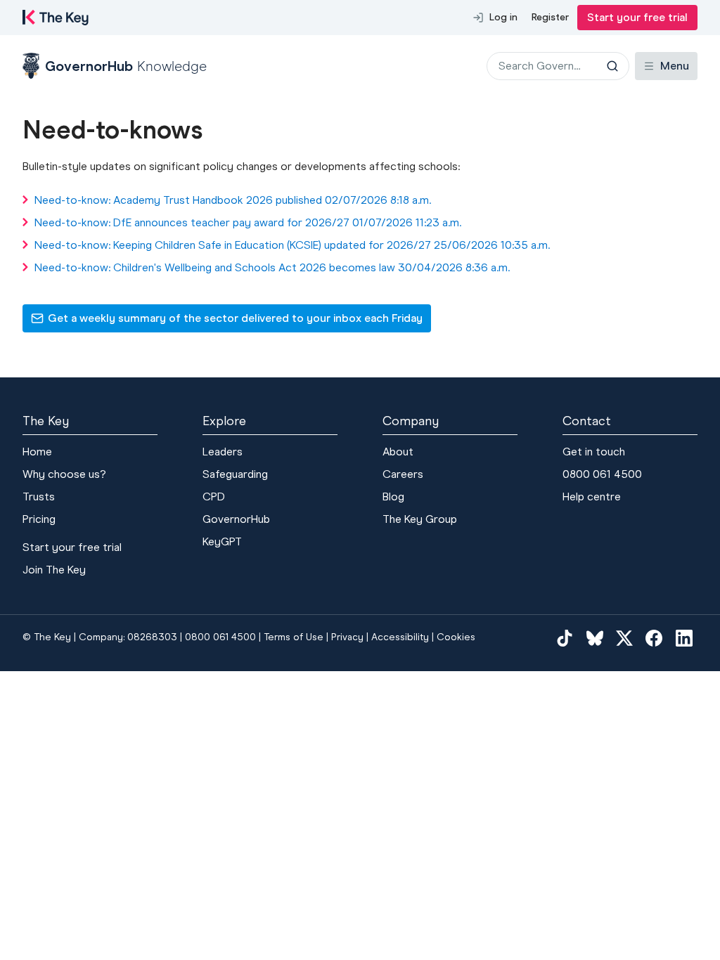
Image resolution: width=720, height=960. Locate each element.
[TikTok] (564, 637)
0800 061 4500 (602, 474)
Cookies (456, 637)
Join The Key (54, 569)
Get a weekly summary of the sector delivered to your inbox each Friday (226, 321)
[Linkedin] (684, 637)
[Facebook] (653, 637)
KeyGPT (222, 541)
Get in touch (593, 451)
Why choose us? (64, 474)
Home (37, 451)
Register (550, 17)
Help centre (591, 496)
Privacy (347, 637)
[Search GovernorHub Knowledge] (612, 66)
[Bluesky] (594, 637)
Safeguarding (235, 474)
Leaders (222, 451)
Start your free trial (637, 17)
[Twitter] (624, 637)
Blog (393, 496)
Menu (674, 65)
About (397, 451)
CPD (213, 496)
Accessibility (400, 637)
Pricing (39, 519)
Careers (402, 474)
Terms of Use (293, 637)
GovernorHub (236, 519)
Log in (503, 17)
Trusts (38, 496)
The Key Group (419, 519)
